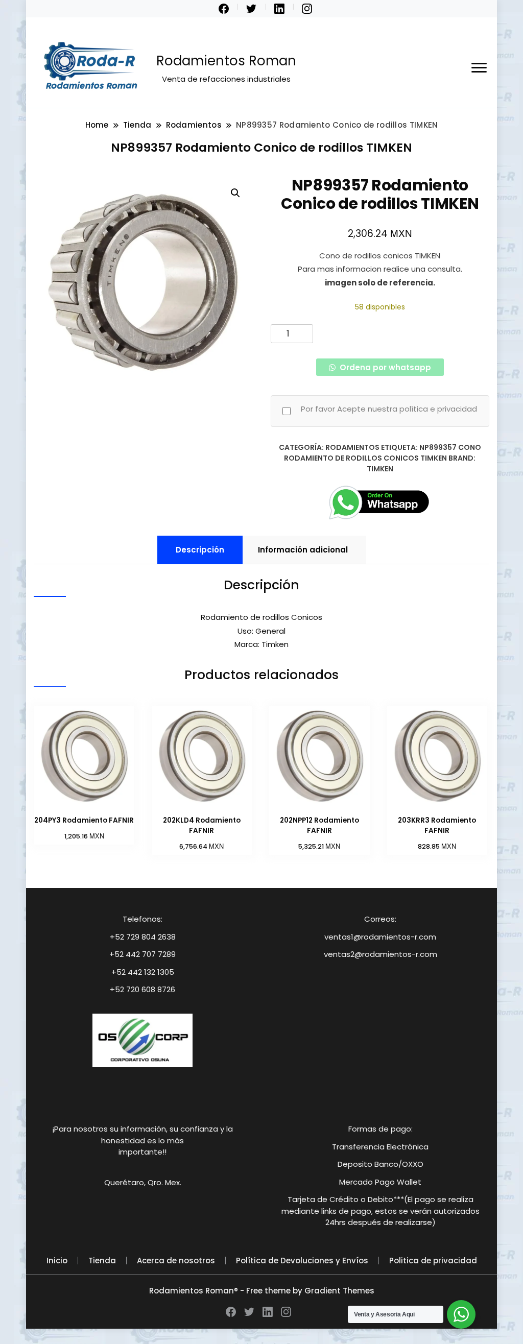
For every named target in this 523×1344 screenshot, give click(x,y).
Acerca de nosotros (176, 1260)
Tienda (102, 1260)
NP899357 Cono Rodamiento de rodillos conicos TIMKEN (382, 452)
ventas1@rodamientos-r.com (380, 936)
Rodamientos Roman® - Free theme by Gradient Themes (261, 1290)
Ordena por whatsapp (384, 367)
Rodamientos (352, 447)
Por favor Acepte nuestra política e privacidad (389, 408)
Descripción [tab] (200, 549)
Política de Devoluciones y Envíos (302, 1260)
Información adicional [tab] (303, 549)
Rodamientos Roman (226, 61)
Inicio (56, 1260)
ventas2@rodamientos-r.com (380, 954)
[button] (235, 193)
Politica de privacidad (433, 1260)
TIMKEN (380, 469)
